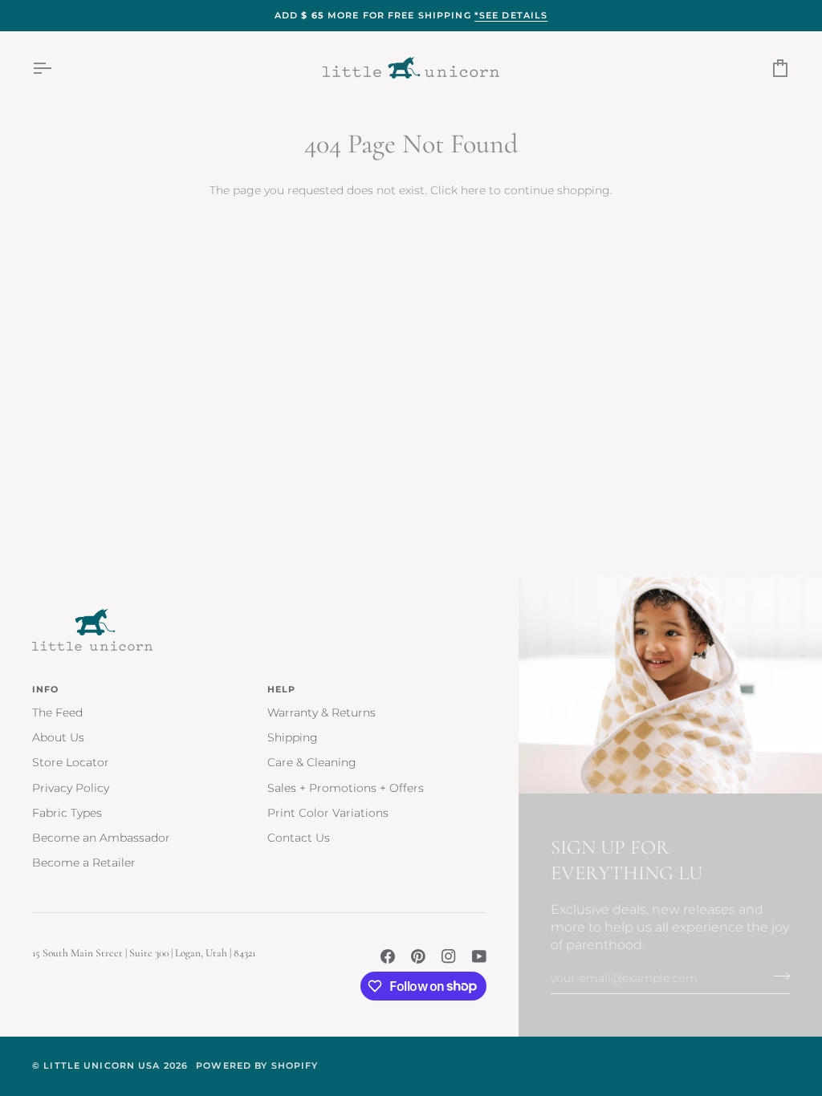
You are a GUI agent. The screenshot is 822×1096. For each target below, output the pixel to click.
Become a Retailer (84, 862)
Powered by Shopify (257, 1065)
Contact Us (298, 837)
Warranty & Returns (321, 712)
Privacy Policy (70, 787)
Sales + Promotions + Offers (345, 787)
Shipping (292, 737)
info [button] (45, 689)
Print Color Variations (328, 812)
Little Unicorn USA (101, 1065)
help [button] (281, 689)
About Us (58, 737)
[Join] (776, 976)
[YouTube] (479, 956)
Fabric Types (67, 812)
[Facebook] (387, 956)
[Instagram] (449, 956)
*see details (511, 15)
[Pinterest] (418, 956)
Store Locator (70, 762)
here (473, 190)
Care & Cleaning (311, 762)
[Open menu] (56, 67)
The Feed (57, 712)
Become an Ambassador (101, 837)
